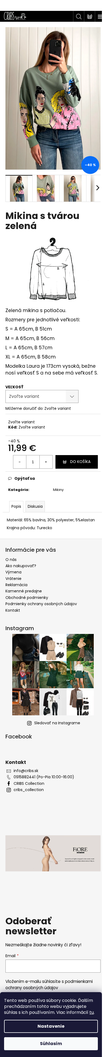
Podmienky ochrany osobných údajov (41, 604)
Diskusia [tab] (35, 506)
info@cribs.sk (26, 770)
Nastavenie (51, 1026)
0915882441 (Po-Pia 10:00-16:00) (44, 777)
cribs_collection (29, 789)
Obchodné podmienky (26, 597)
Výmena (13, 572)
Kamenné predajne (23, 591)
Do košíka (80, 461)
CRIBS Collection (29, 783)
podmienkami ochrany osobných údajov (49, 984)
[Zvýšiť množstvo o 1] (45, 461)
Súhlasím (51, 1043)
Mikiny (58, 489)
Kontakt (12, 610)
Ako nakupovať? (20, 566)
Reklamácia (16, 585)
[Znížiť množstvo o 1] (19, 461)
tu (91, 1012)
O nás (11, 559)
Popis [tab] (16, 506)
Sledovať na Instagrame (57, 723)
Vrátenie (13, 578)
